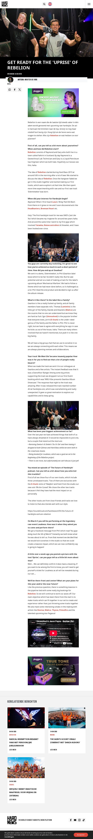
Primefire (63, 610)
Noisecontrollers (51, 225)
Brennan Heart (47, 208)
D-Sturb (54, 319)
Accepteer (81, 835)
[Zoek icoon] (44, 4)
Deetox (40, 610)
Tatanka (39, 225)
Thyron (55, 610)
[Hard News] (4, 4)
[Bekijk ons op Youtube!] (75, 820)
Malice (69, 310)
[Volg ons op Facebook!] (71, 820)
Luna (54, 202)
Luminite (65, 306)
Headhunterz (34, 208)
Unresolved (52, 316)
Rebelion (54, 135)
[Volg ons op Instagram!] (79, 820)
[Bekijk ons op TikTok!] (84, 820)
